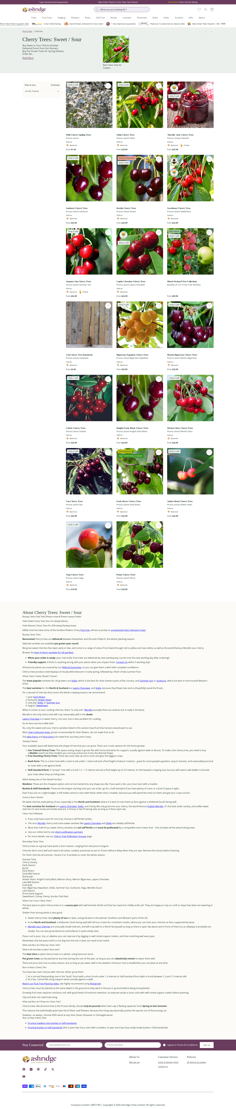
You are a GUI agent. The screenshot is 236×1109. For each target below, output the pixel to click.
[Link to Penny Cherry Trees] (139, 544)
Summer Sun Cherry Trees (78, 281)
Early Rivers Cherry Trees (128, 501)
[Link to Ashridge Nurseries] (34, 10)
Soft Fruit (100, 17)
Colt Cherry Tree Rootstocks (79, 355)
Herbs (166, 17)
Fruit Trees (47, 17)
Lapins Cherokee (81, 688)
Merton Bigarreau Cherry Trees (182, 355)
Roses (87, 17)
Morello (88, 709)
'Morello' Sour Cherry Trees (180, 135)
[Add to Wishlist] (108, 86)
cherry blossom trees (39, 732)
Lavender (127, 17)
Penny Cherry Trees (125, 575)
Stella (74, 680)
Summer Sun (146, 680)
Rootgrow (95, 983)
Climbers (75, 17)
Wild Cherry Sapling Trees (78, 135)
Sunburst (161, 680)
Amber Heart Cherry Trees (180, 501)
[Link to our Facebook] (23, 1069)
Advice (202, 17)
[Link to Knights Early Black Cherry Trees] (139, 398)
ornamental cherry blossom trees (128, 630)
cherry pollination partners (69, 831)
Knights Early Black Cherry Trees (132, 428)
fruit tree (85, 630)
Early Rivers (39, 696)
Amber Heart (44, 699)
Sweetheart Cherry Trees (179, 208)
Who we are (134, 1062)
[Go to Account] (205, 9)
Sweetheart (42, 705)
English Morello (155, 806)
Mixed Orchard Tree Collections (182, 281)
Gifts (191, 17)
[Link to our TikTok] (45, 1069)
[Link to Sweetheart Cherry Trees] (190, 178)
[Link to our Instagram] (31, 1069)
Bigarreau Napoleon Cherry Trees (132, 355)
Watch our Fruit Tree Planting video (40, 983)
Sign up (206, 1045)
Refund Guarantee (71, 667)
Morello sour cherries (39, 926)
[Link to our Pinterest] (38, 1069)
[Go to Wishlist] (199, 9)
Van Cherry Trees (74, 501)
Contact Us (122, 662)
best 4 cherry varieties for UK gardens (54, 652)
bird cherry (49, 736)
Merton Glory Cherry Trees (180, 428)
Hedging (61, 17)
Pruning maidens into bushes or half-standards (52, 1023)
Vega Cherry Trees (75, 575)
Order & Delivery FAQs (168, 1062)
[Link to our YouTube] (23, 1076)
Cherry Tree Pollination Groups (70, 836)
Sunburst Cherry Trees (77, 208)
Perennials (142, 17)
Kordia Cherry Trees (126, 208)
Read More (28, 57)
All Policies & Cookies (196, 1062)
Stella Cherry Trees (125, 135)
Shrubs (113, 17)
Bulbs (155, 17)
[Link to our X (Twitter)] (52, 1069)
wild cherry (32, 736)
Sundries (179, 17)
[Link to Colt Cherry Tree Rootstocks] (89, 324)
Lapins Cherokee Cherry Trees (130, 281)
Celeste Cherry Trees (75, 428)
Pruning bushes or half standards (45, 1027)
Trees (33, 17)
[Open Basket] (212, 9)
